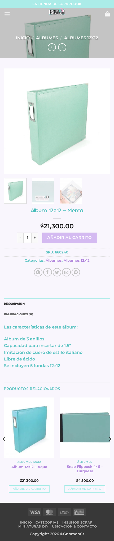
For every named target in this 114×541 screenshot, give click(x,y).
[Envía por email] (66, 272)
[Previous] (12, 121)
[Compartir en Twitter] (57, 272)
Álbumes (47, 37)
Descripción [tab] (14, 304)
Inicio (23, 37)
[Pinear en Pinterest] (76, 272)
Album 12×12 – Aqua (29, 467)
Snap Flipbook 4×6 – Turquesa (85, 468)
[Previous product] (62, 47)
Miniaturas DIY (33, 526)
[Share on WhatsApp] (38, 272)
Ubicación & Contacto (74, 526)
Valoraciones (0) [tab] (18, 314)
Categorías (47, 522)
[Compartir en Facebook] (47, 272)
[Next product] (52, 47)
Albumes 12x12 (81, 37)
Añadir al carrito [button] (29, 489)
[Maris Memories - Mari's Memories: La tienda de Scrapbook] (57, 12)
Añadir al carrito (69, 237)
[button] (7, 14)
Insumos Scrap (77, 522)
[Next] (101, 121)
